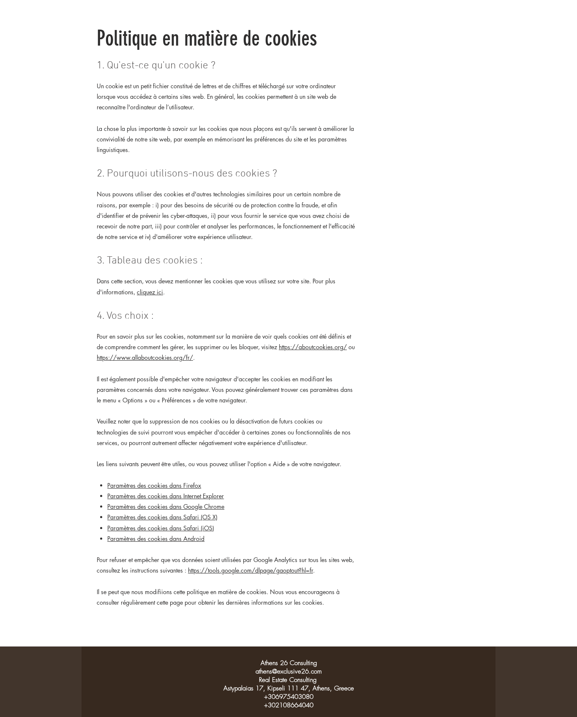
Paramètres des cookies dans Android (155, 539)
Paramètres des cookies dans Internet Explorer (165, 496)
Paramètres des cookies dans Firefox (154, 485)
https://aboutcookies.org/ (313, 347)
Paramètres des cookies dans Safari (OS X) (162, 517)
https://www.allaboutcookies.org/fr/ (145, 357)
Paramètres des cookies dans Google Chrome (165, 506)
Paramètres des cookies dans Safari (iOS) (160, 528)
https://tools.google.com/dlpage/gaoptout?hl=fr (250, 570)
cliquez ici (150, 292)
